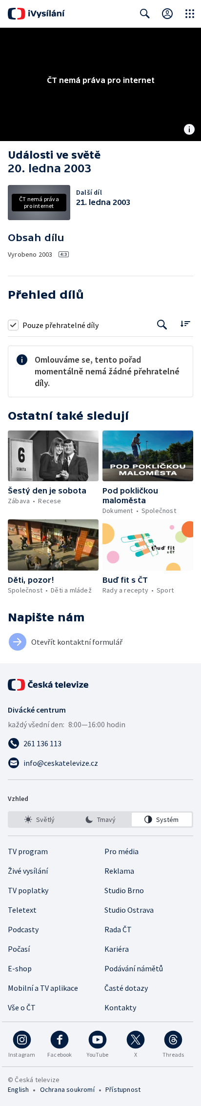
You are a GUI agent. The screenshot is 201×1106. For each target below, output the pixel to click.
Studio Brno (124, 890)
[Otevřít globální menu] (190, 13)
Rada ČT (118, 929)
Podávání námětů (133, 968)
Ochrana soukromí (67, 1089)
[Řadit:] (185, 324)
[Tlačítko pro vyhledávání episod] (162, 325)
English (18, 1089)
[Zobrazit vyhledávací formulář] (145, 13)
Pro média (121, 851)
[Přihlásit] (167, 13)
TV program (28, 851)
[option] (39, 819)
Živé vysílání (28, 871)
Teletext (22, 910)
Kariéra (116, 949)
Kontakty (120, 1007)
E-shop (20, 968)
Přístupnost (123, 1089)
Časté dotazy (126, 988)
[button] (53, 456)
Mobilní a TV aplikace (43, 988)
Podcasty (23, 929)
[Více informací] (189, 130)
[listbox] (100, 819)
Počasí (19, 949)
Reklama (119, 871)
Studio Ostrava (129, 910)
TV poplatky (28, 890)
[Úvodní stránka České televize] (49, 685)
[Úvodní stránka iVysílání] (36, 14)
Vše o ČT (22, 1007)
